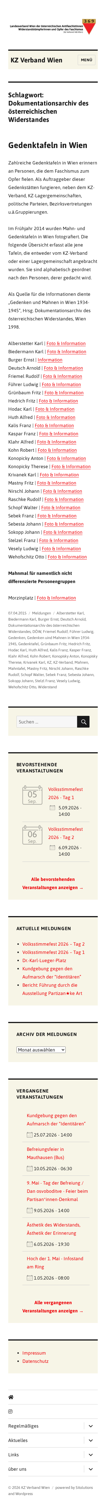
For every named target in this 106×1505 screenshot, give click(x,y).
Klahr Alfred (18, 656)
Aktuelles (18, 1440)
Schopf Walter (32, 674)
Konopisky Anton (65, 656)
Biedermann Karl (22, 619)
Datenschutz (35, 1361)
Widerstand (47, 687)
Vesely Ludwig (68, 681)
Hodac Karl (17, 650)
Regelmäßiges (23, 1425)
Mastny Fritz (37, 668)
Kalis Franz (59, 650)
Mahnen (81, 662)
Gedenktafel (28, 644)
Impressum (34, 1352)
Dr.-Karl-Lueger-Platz (44, 960)
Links (13, 1454)
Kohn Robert (40, 656)
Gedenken (16, 638)
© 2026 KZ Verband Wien (29, 1487)
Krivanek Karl (34, 662)
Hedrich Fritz (79, 644)
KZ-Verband (63, 662)
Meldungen (41, 613)
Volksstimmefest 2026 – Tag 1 (53, 952)
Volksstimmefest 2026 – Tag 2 (53, 944)
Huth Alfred (38, 650)
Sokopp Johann (20, 681)
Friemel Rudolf (55, 631)
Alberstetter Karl (70, 613)
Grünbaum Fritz (54, 644)
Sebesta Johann (81, 674)
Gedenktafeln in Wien (47, 145)
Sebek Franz (56, 674)
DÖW (36, 631)
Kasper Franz (80, 650)
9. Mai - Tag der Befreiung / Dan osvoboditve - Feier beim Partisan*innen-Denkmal (57, 1191)
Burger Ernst (48, 619)
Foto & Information (66, 343)
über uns (17, 1469)
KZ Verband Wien (36, 60)
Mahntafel (16, 668)
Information (50, 359)
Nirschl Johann (61, 668)
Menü (86, 60)
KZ (49, 662)
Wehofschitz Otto (22, 687)
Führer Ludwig (81, 631)
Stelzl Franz (45, 681)
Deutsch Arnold (73, 619)
